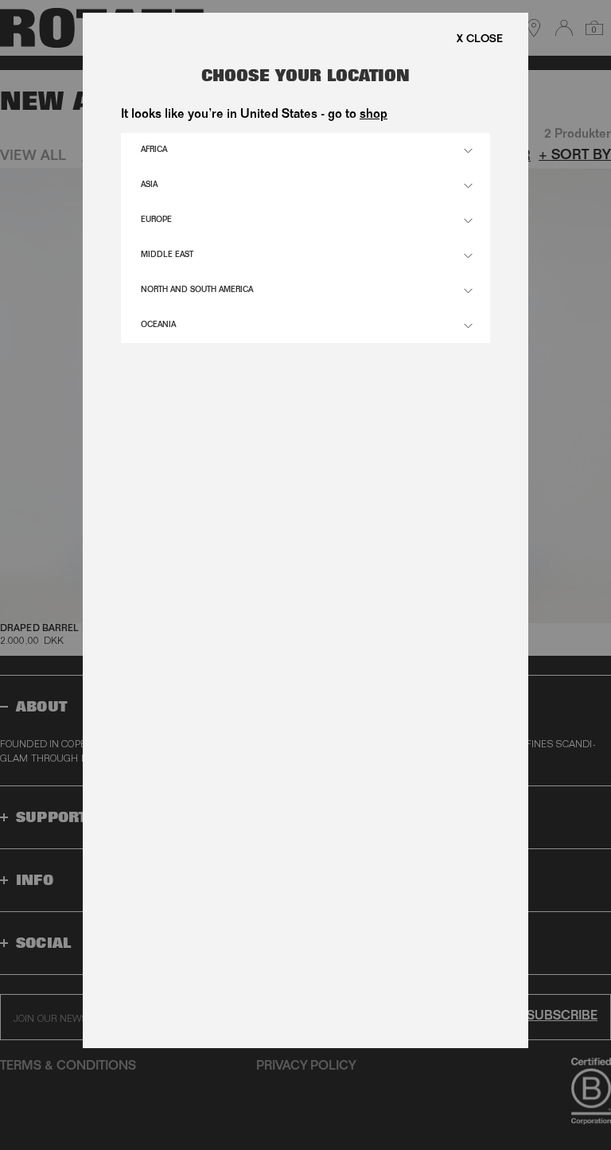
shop (373, 115)
